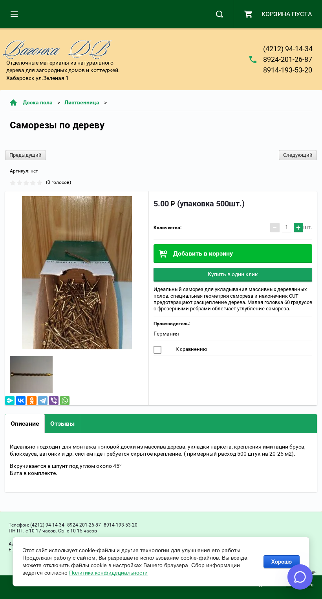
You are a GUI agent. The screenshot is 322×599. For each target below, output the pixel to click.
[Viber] (54, 400)
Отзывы (62, 423)
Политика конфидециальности (108, 572)
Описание (25, 423)
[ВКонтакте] (21, 400)
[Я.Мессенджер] (10, 400)
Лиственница (81, 102)
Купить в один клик (233, 274)
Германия (166, 333)
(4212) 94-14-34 (288, 49)
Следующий (298, 155)
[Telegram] (43, 400)
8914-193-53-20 (287, 70)
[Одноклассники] (32, 400)
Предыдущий (25, 155)
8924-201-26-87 (287, 59)
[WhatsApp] (65, 400)
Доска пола (38, 102)
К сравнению (190, 349)
